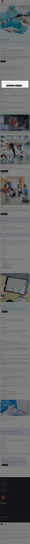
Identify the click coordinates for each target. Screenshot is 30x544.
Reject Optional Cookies (10, 85)
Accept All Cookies (18, 85)
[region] (15, 84)
